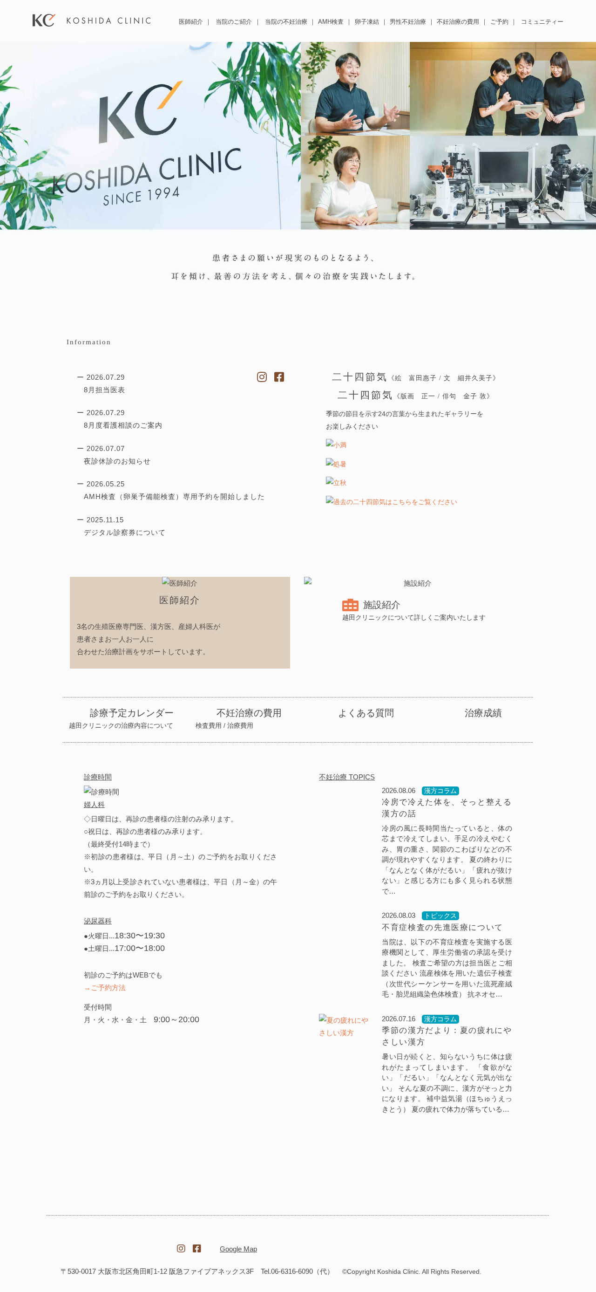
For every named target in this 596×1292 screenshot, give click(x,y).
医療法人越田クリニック (110, 1243)
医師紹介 (191, 21)
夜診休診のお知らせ (117, 461)
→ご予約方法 (105, 987)
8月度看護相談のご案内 (123, 425)
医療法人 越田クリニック (92, 20)
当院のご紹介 (234, 21)
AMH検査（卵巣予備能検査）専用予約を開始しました (174, 496)
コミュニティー (542, 21)
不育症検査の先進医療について (442, 927)
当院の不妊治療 (286, 21)
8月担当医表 (104, 390)
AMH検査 (331, 21)
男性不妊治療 (408, 21)
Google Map (238, 1249)
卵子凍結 (367, 21)
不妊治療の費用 (458, 21)
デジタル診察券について (125, 532)
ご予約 (499, 21)
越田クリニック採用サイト (486, 1244)
